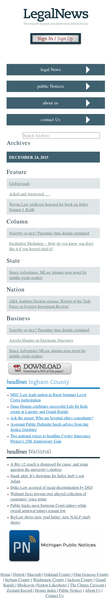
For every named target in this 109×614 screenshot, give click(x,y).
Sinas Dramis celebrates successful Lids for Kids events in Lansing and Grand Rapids (49, 408)
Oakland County (58, 574)
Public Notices (70, 590)
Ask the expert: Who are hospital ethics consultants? (51, 417)
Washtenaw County (49, 579)
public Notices (50, 86)
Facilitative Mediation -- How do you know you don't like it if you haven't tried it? (51, 246)
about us (50, 103)
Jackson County (80, 579)
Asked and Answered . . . (29, 193)
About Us (93, 590)
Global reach (19, 183)
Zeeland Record (20, 590)
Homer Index (46, 590)
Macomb (34, 574)
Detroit (19, 574)
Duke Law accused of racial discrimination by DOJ (51, 487)
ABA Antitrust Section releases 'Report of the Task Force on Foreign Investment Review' (49, 303)
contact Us (50, 119)
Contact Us (55, 595)
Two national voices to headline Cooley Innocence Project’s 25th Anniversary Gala (50, 438)
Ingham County (18, 579)
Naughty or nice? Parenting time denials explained (49, 233)
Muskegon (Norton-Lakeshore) (42, 584)
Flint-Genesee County (91, 574)
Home (5, 574)
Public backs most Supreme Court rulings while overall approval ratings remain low (48, 508)
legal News (51, 69)
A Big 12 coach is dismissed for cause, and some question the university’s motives (49, 466)
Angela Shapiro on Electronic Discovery (41, 340)
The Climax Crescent (87, 584)
